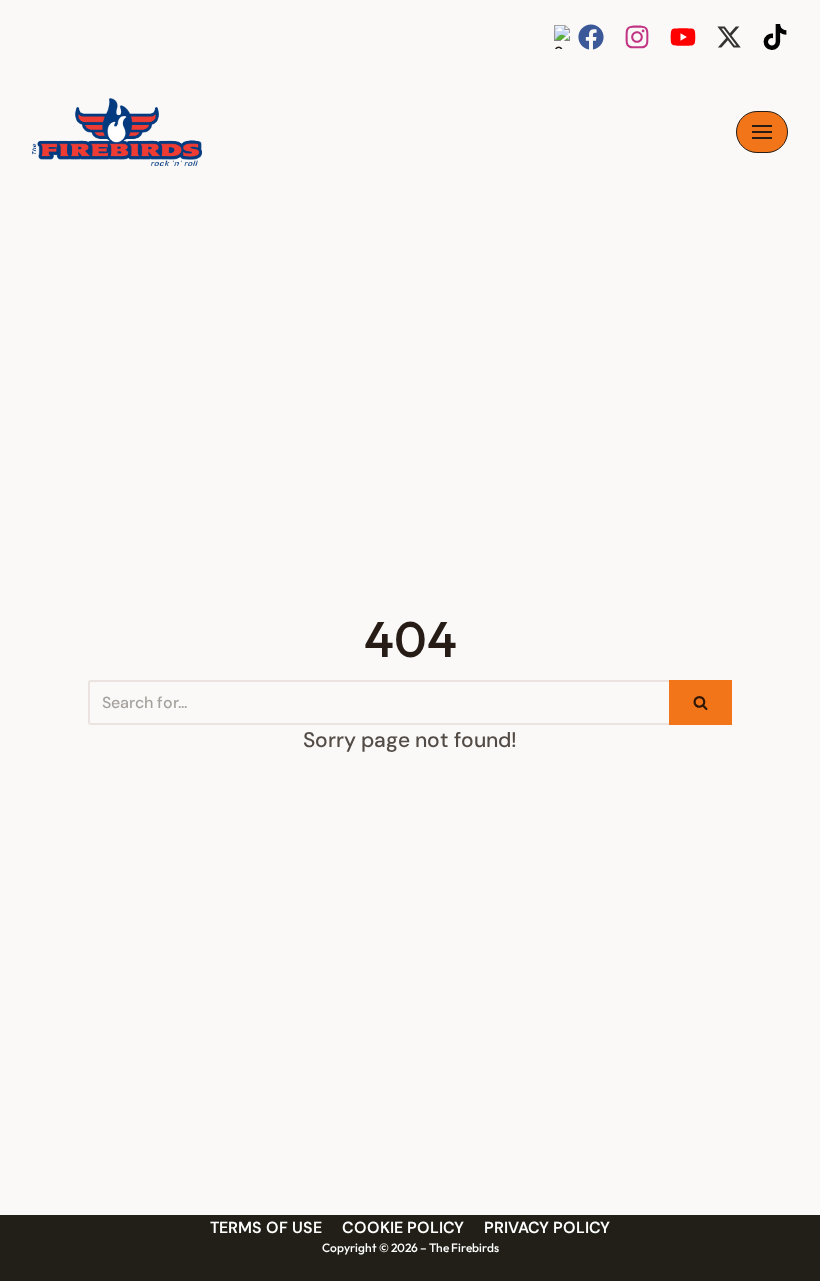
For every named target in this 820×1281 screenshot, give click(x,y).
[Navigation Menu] (762, 132)
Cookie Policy (403, 1227)
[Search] (700, 702)
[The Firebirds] (117, 132)
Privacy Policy (547, 1227)
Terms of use (266, 1227)
